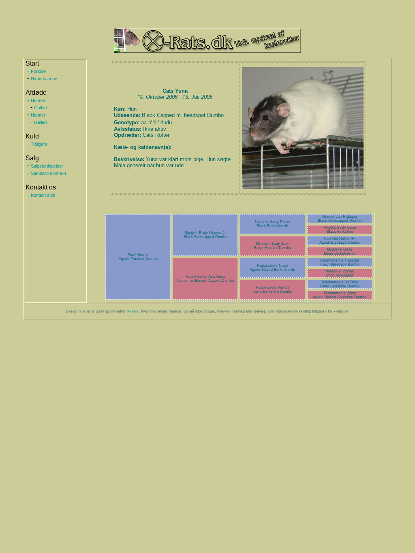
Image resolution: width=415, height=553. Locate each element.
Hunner (38, 100)
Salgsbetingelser (47, 166)
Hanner (38, 115)
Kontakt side (43, 195)
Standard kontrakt (48, 173)
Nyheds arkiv (44, 78)
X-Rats (133, 311)
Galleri (40, 107)
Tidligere (39, 144)
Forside (38, 71)
